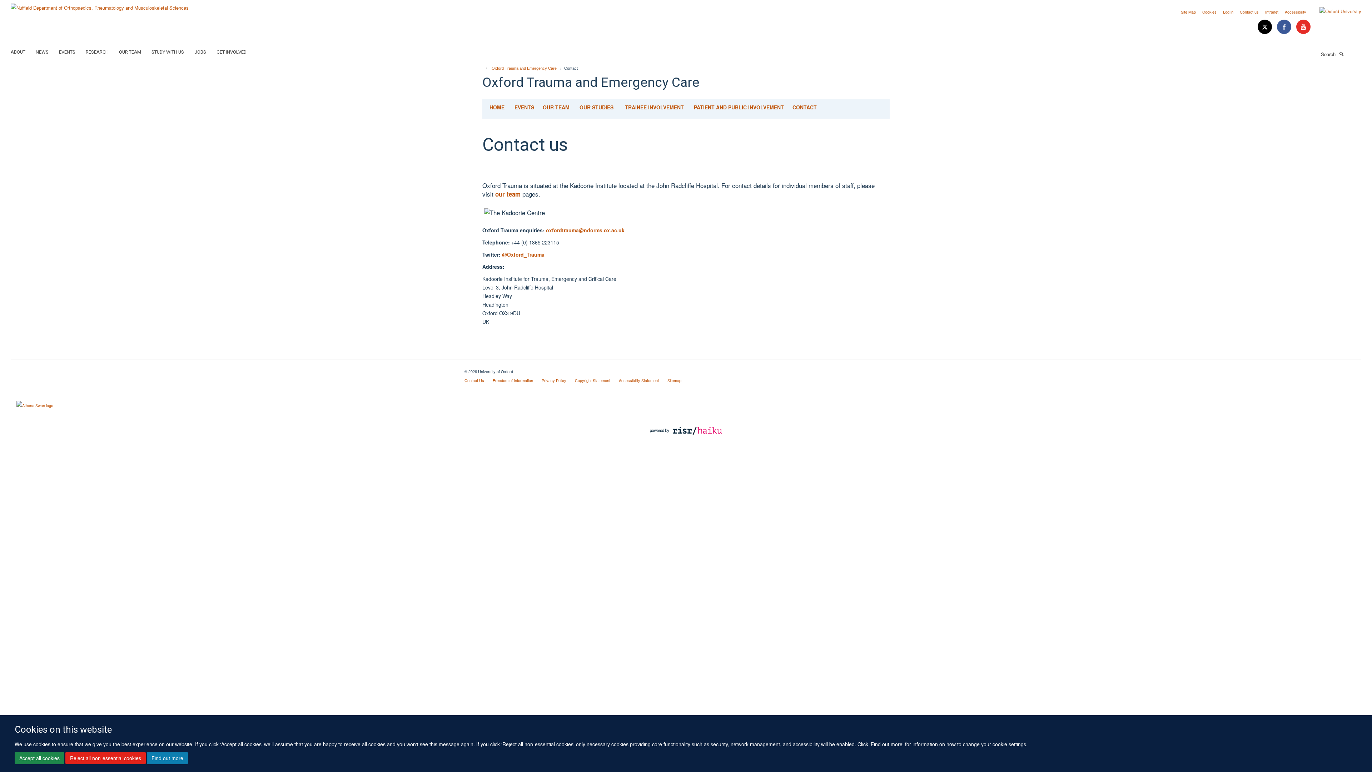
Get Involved (232, 52)
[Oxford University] (1335, 11)
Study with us (167, 52)
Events (67, 52)
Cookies (1209, 12)
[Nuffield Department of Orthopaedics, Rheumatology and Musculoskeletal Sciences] (100, 5)
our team (508, 194)
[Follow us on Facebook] (1285, 27)
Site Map (1188, 12)
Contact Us (474, 380)
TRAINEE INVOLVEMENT (654, 107)
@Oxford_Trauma (523, 254)
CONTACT (804, 107)
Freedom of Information (513, 380)
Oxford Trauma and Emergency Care (524, 68)
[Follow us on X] (1265, 27)
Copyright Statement (592, 380)
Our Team (130, 52)
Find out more (167, 758)
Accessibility (1295, 12)
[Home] (483, 68)
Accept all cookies (39, 758)
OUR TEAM (556, 107)
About (18, 52)
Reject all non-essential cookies (105, 758)
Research (97, 52)
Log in (1228, 12)
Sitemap (674, 380)
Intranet (1271, 12)
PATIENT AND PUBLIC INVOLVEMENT (739, 107)
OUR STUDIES (596, 107)
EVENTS (524, 107)
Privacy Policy (554, 380)
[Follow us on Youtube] (1303, 27)
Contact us (1249, 12)
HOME (496, 107)
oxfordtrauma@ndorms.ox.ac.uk (585, 230)
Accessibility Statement (639, 380)
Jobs (200, 52)
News (42, 52)
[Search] (1341, 54)
